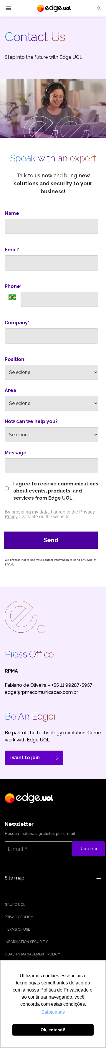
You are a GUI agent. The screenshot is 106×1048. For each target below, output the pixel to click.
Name (12, 213)
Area (10, 390)
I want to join (24, 757)
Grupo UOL (15, 905)
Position (14, 359)
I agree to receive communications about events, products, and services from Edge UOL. (55, 491)
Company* (17, 322)
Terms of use (17, 929)
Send (51, 540)
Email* (12, 249)
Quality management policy (32, 954)
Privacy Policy (19, 917)
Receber (88, 848)
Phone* (13, 286)
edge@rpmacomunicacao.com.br (41, 692)
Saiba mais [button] (53, 1012)
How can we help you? (31, 421)
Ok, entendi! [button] (53, 1029)
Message (15, 453)
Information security (26, 942)
